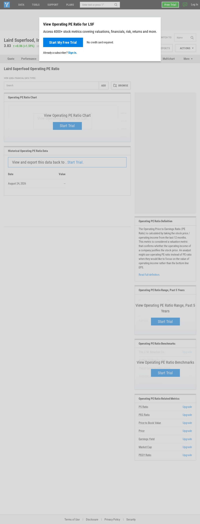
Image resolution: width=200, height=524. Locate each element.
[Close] (155, 24)
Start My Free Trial (63, 42)
